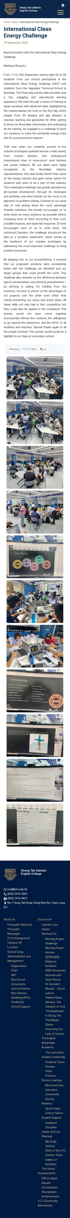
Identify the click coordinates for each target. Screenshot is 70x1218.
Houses (50, 1066)
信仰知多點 (52, 957)
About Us (9, 919)
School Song (15, 952)
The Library (48, 1168)
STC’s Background (18, 938)
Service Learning (52, 1080)
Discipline (51, 1127)
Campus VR (14, 942)
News (15, 22)
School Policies (20, 988)
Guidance (51, 1122)
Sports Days (52, 1108)
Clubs (48, 1071)
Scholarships (49, 1187)
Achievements (46, 1173)
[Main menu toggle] (60, 12)
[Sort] (43, 349)
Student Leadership (53, 1057)
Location (12, 947)
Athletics (47, 1103)
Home (7, 22)
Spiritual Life (49, 933)
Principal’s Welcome (19, 924)
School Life (45, 919)
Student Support (52, 1117)
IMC (13, 975)
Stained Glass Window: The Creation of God (55, 1002)
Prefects (50, 1075)
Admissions (45, 1205)
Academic (48, 1047)
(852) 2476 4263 (17, 893)
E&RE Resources (55, 970)
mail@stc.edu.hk (17, 889)
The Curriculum (54, 1052)
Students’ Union (55, 1062)
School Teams (54, 1113)
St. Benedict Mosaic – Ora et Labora (55, 988)
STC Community (48, 1201)
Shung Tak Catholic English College (30, 9)
